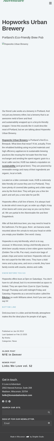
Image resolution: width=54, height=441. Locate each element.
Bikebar (6, 297)
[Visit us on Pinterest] (9, 401)
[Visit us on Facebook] (3, 401)
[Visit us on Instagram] (6, 401)
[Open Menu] (51, 3)
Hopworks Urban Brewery (15, 140)
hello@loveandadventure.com (17, 395)
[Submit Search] (49, 412)
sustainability (9, 166)
